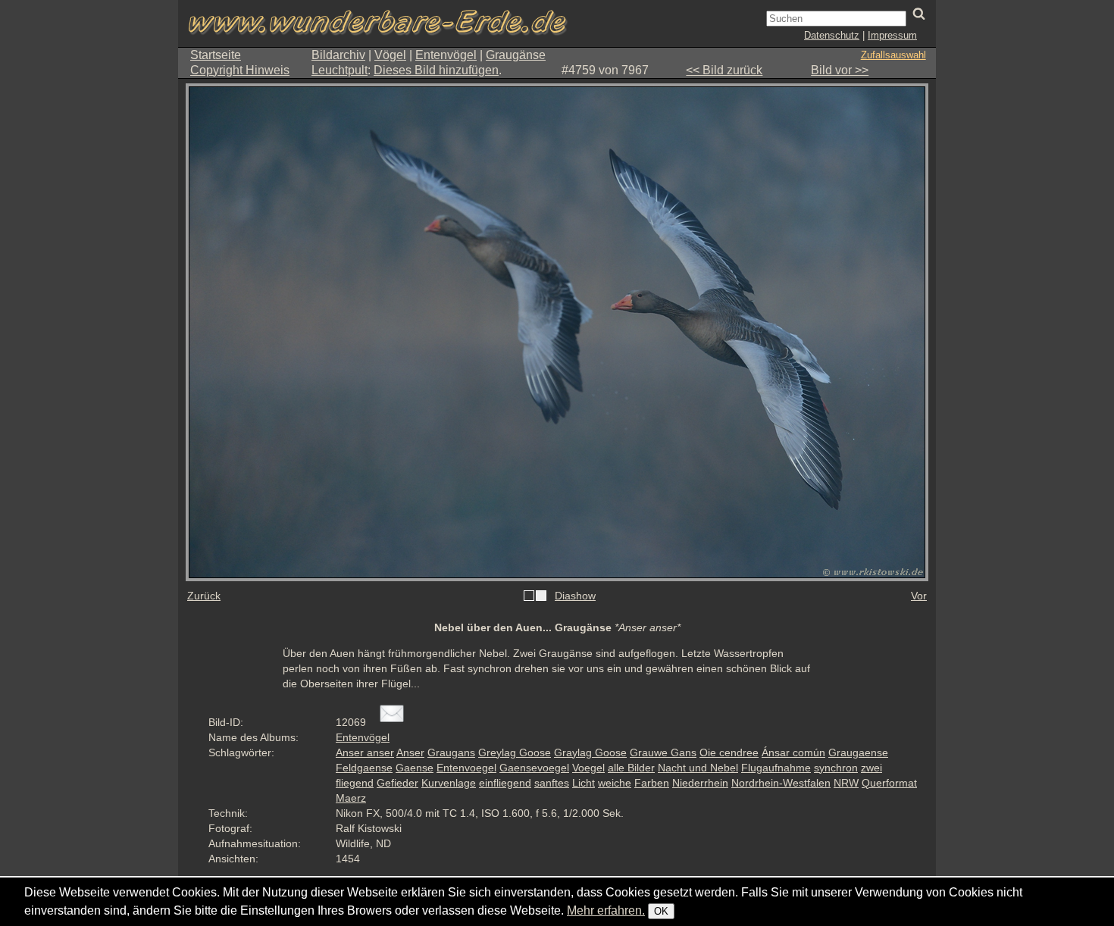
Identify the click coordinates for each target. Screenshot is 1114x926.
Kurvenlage (448, 783)
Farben (651, 783)
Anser (410, 752)
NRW (846, 783)
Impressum (892, 35)
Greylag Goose (514, 752)
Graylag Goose (590, 752)
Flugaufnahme (776, 768)
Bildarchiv (338, 54)
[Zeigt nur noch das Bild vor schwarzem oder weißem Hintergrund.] (535, 596)
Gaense (414, 768)
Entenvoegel (466, 768)
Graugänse (516, 54)
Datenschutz (831, 35)
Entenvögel (446, 54)
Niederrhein (700, 783)
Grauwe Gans (663, 752)
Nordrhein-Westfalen (781, 783)
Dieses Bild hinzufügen (436, 70)
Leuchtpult (339, 70)
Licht (583, 783)
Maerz (351, 798)
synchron (836, 768)
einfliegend (505, 783)
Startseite (215, 54)
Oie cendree (729, 752)
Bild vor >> (839, 70)
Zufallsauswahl (893, 55)
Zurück (204, 596)
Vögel (390, 54)
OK (661, 911)
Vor (919, 596)
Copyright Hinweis (239, 70)
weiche (614, 783)
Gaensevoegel (534, 768)
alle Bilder (631, 768)
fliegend (355, 783)
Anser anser (365, 752)
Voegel (588, 768)
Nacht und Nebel (698, 768)
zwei (871, 768)
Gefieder (397, 783)
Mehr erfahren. (606, 910)
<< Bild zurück (724, 70)
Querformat (889, 783)
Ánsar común (793, 752)
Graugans (451, 752)
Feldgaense (364, 768)
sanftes (551, 783)
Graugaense (858, 752)
